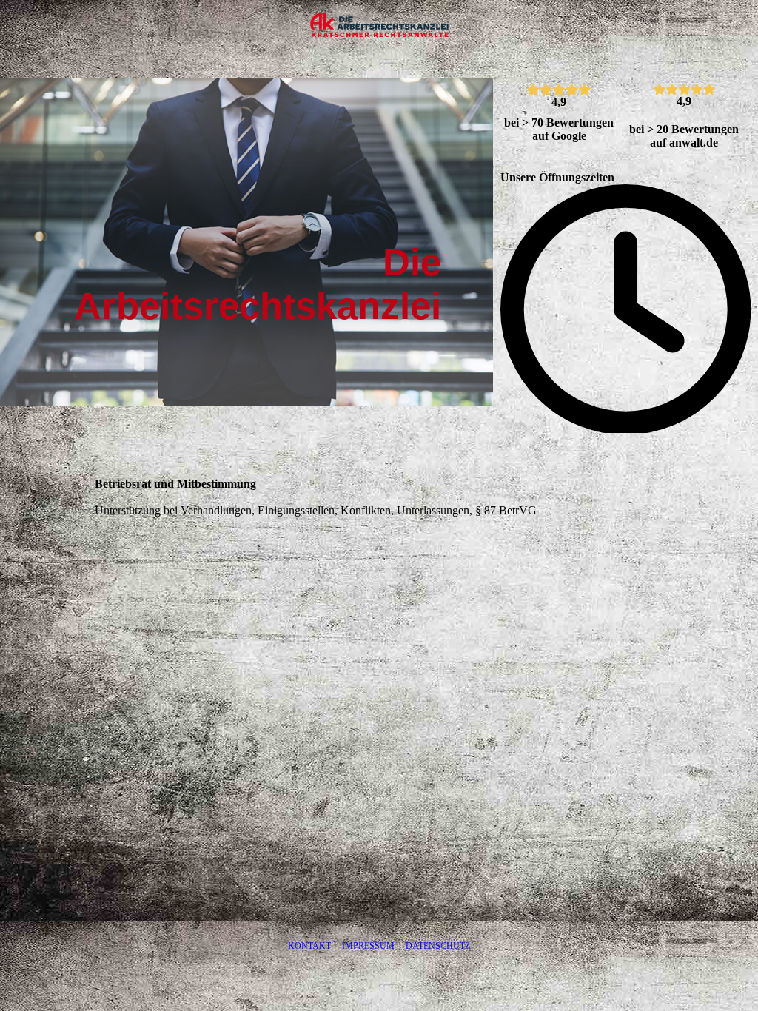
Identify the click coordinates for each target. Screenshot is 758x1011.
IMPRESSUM (368, 946)
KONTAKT (309, 946)
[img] (379, 26)
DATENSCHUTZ (438, 946)
